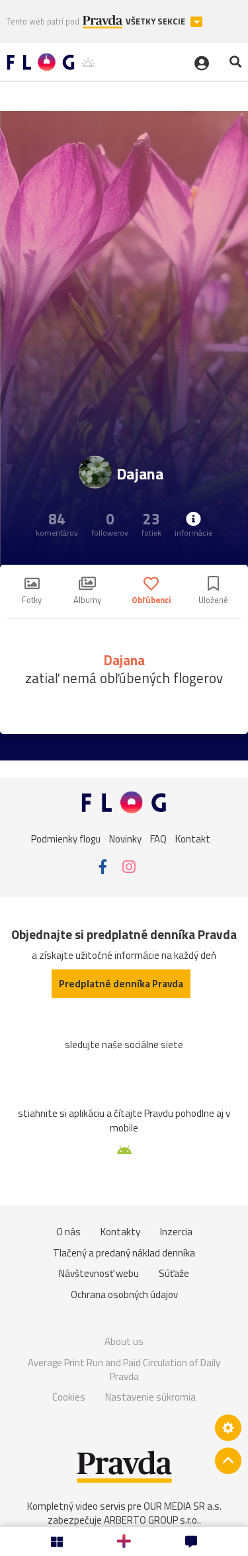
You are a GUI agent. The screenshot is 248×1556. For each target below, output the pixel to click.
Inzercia (176, 1232)
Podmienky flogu (66, 838)
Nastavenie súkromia (150, 1397)
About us (124, 1341)
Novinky (125, 838)
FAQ (158, 838)
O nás (68, 1232)
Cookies (68, 1397)
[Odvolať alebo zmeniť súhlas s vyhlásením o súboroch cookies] (228, 1427)
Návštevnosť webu (99, 1273)
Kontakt (192, 838)
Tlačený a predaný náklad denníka (124, 1253)
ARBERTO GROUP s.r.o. (151, 1520)
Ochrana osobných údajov (124, 1294)
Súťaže (174, 1273)
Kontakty (120, 1232)
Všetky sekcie (156, 21)
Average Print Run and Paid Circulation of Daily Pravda (124, 1370)
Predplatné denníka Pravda (121, 983)
